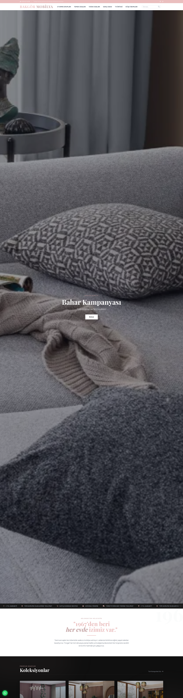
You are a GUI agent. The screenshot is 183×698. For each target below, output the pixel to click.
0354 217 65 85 (25, 1)
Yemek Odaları (80, 7)
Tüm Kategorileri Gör (154, 671)
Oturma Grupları (64, 7)
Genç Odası (107, 7)
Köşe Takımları (132, 7)
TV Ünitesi (119, 7)
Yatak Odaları (94, 7)
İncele (91, 317)
